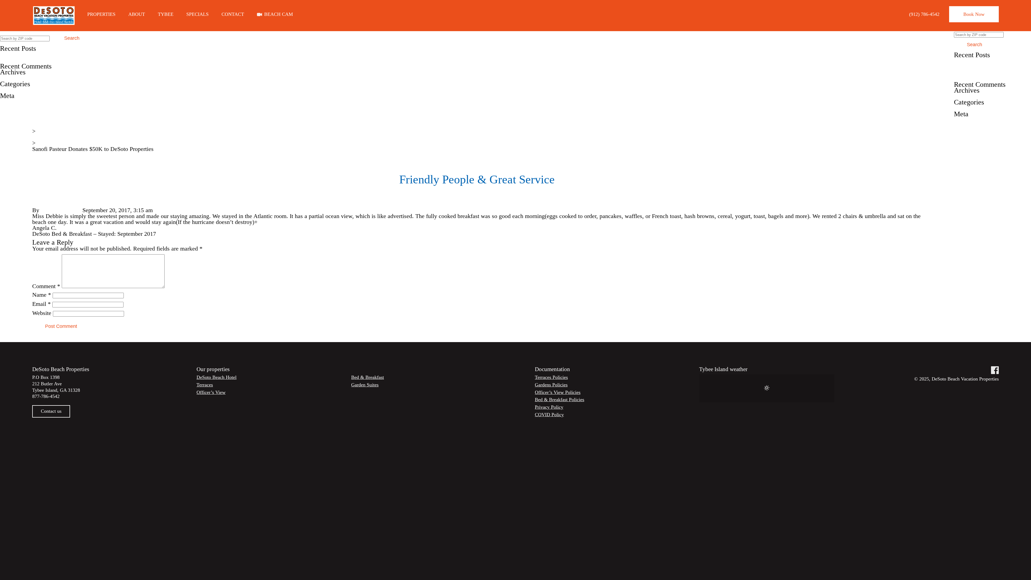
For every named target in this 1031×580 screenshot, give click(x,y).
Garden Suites (365, 384)
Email (41, 303)
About (136, 14)
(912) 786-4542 (924, 14)
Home (39, 125)
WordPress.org (17, 119)
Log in (8, 101)
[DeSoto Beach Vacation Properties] (53, 15)
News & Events (51, 137)
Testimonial (14, 89)
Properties (101, 14)
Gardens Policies (551, 384)
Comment (46, 286)
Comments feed (19, 113)
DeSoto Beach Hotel (217, 377)
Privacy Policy (549, 407)
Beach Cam (278, 14)
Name (41, 294)
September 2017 (19, 78)
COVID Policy (549, 414)
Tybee (165, 14)
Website (41, 313)
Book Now (974, 14)
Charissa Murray (61, 210)
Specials (197, 14)
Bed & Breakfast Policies (559, 399)
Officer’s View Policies (557, 392)
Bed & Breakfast (367, 377)
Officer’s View (211, 392)
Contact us (51, 411)
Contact (233, 14)
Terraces (205, 384)
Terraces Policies (551, 377)
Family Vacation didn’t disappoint (40, 54)
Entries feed (14, 107)
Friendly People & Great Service (39, 60)
